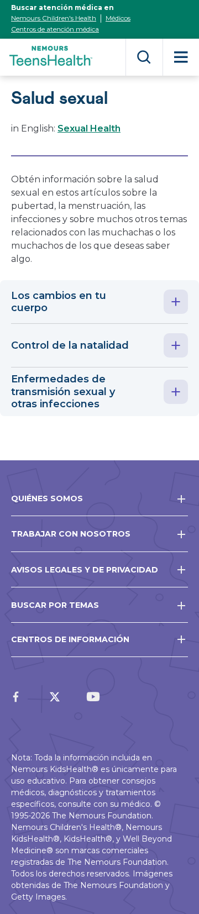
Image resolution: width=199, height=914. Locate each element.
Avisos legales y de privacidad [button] (84, 570)
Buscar (144, 57)
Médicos (118, 18)
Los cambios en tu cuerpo (58, 302)
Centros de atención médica (55, 29)
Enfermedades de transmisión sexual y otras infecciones (63, 391)
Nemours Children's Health (53, 18)
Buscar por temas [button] (55, 605)
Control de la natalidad (70, 345)
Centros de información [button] (70, 639)
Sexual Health (89, 128)
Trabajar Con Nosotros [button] (70, 534)
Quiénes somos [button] (47, 498)
